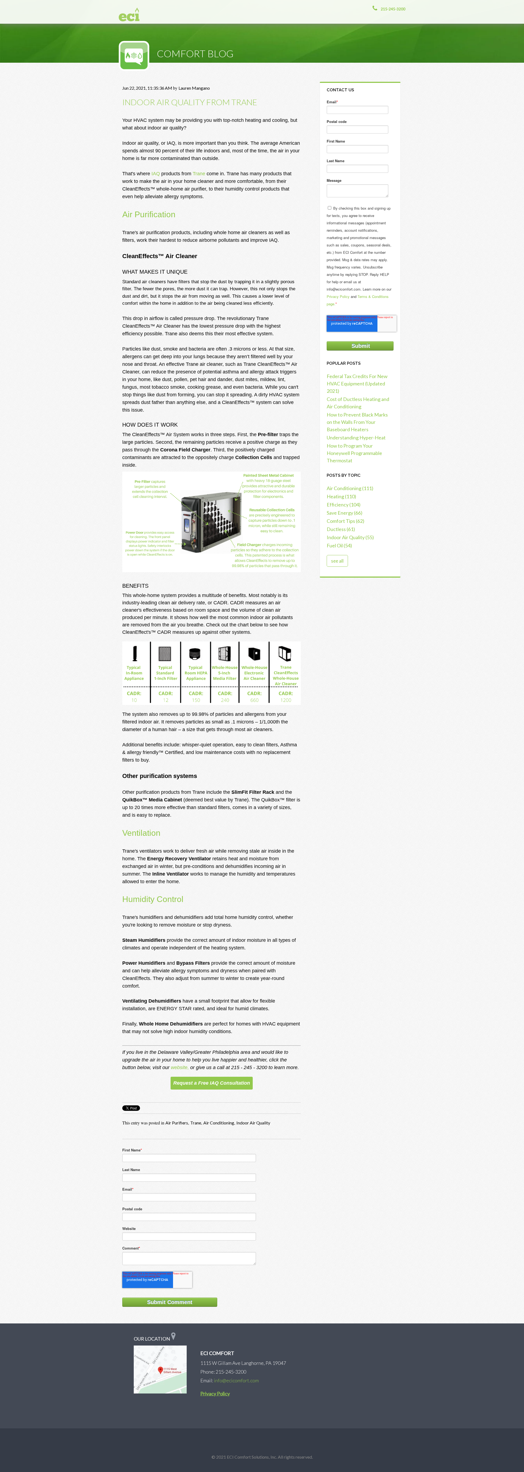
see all (337, 561)
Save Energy (344, 513)
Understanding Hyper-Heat (356, 438)
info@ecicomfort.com (236, 1380)
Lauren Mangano (194, 88)
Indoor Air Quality (253, 1122)
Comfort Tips (345, 521)
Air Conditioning (218, 1122)
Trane (199, 173)
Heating (341, 496)
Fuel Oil (339, 545)
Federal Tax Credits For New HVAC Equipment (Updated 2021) (357, 383)
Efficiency (344, 505)
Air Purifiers (176, 1122)
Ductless (341, 529)
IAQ (155, 173)
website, (180, 1067)
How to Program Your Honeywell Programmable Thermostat (354, 453)
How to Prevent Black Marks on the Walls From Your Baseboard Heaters (357, 422)
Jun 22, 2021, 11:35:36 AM (147, 88)
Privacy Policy (338, 296)
